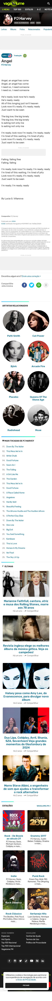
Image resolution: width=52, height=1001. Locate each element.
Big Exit (9, 530)
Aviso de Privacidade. (26, 980)
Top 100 (17, 9)
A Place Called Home (15, 493)
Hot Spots (5, 939)
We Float (10, 553)
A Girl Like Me (12, 474)
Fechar (26, 985)
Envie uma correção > (31, 276)
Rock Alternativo (21, 23)
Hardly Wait (11, 502)
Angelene (10, 497)
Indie (32, 23)
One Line (10, 525)
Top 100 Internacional (10, 946)
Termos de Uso (32, 939)
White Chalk (11, 456)
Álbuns (13, 29)
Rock (38, 23)
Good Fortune (12, 460)
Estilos (29, 9)
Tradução (18, 56)
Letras (4, 29)
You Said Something (15, 534)
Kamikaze (10, 539)
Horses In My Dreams (15, 548)
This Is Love (11, 543)
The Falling (11, 470)
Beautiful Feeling (13, 507)
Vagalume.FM (43, 806)
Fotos (22, 29)
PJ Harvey (22, 18)
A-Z (39, 9)
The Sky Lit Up (12, 557)
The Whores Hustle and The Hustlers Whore (25, 511)
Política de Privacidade (36, 943)
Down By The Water (15, 447)
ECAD (3, 224)
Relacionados (34, 29)
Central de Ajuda (33, 936)
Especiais (5, 936)
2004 (14, 221)
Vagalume (14, 3)
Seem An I (10, 465)
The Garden (11, 479)
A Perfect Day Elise (14, 516)
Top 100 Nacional (9, 943)
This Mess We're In (14, 451)
